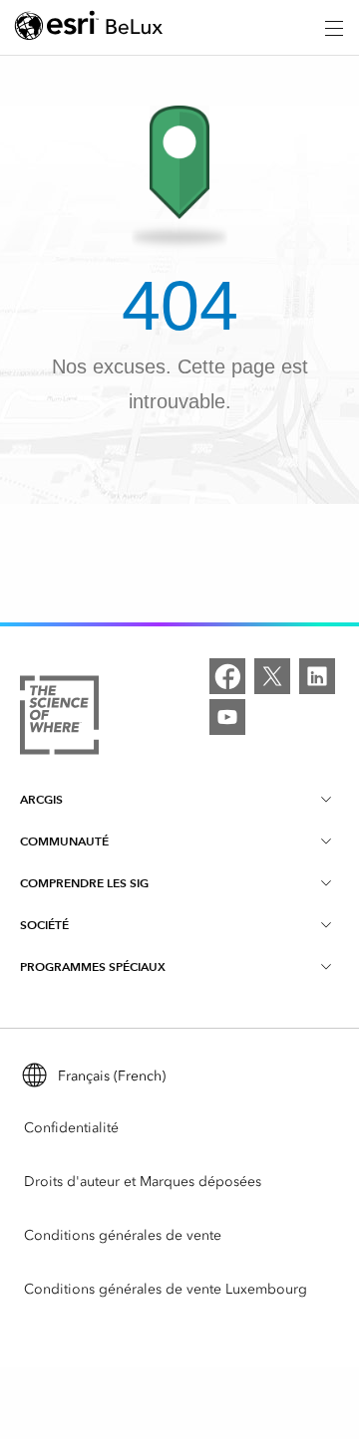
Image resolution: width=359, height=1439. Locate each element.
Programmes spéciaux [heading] (93, 966)
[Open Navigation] (334, 28)
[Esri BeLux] (89, 28)
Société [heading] (44, 924)
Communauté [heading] (64, 841)
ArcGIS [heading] (41, 799)
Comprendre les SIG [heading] (84, 882)
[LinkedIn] (317, 676)
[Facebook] (227, 676)
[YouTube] (227, 717)
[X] (272, 676)
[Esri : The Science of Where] (59, 718)
